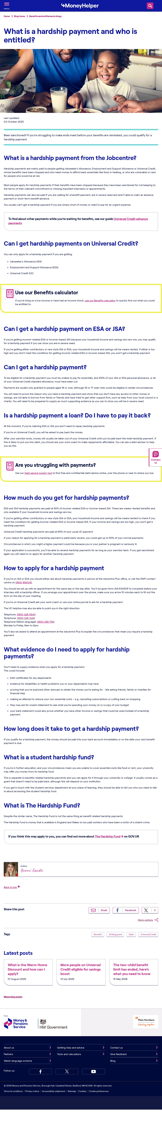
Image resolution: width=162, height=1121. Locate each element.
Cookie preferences (99, 1091)
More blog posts (13, 996)
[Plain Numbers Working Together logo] (145, 1022)
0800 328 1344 (26, 617)
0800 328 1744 (45, 621)
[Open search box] (150, 6)
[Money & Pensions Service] (16, 1022)
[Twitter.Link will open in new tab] (67, 1071)
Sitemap (72, 1091)
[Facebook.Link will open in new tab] (40, 1071)
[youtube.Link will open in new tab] (93, 1071)
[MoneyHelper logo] (80, 5)
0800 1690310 (24, 582)
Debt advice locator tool (38, 472)
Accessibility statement (53, 1091)
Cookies (82, 1091)
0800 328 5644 (26, 614)
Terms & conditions (13, 1091)
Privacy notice (32, 1091)
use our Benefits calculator (100, 300)
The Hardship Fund (107, 836)
